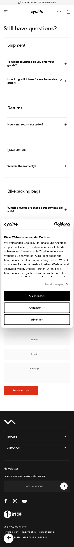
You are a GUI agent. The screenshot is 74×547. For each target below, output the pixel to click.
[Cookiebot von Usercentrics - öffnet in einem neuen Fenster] (54, 224)
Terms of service (47, 531)
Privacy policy (28, 531)
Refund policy (11, 531)
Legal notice (29, 536)
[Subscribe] (64, 486)
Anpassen (35, 307)
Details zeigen (54, 284)
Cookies (42, 536)
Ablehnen (37, 319)
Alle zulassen (37, 295)
